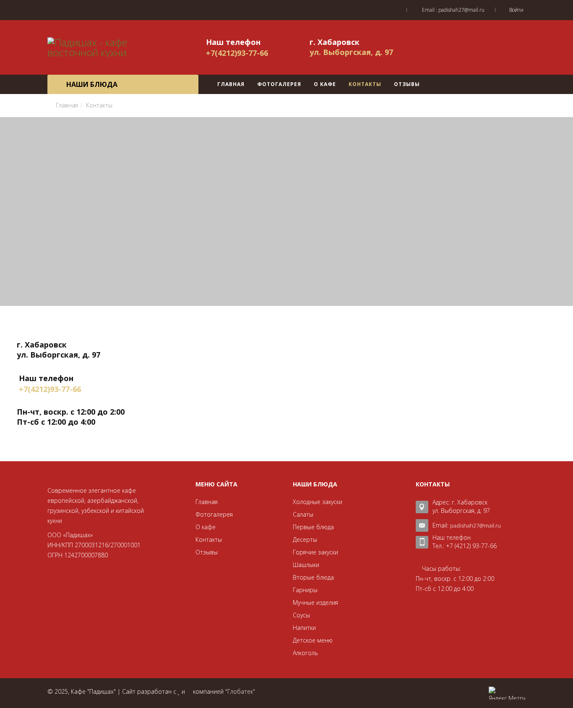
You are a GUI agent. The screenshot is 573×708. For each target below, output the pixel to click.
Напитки (304, 628)
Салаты (303, 514)
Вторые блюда (313, 577)
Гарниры (305, 590)
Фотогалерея (279, 84)
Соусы (301, 615)
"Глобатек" (240, 691)
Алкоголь (305, 653)
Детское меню (313, 640)
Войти (516, 9)
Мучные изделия (315, 602)
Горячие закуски (315, 552)
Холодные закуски (317, 502)
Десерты (305, 539)
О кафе (325, 84)
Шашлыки (306, 565)
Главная (231, 84)
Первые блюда (313, 527)
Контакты (365, 84)
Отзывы (407, 84)
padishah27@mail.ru (461, 9)
